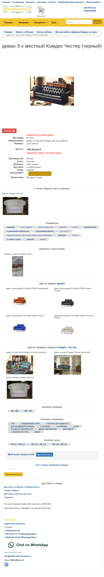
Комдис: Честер (66, 347)
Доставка (42, 2)
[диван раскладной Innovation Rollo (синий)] (28, 328)
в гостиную (45, 426)
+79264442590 (89, 10)
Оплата (52, 2)
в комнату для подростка (57, 423)
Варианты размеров (39, 173)
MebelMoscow (17, 560)
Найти (97, 21)
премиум (11, 227)
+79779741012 (89, 7)
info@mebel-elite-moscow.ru (71, 2)
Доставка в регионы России (17, 493)
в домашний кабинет (44, 231)
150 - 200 (14, 411)
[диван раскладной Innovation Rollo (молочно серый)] (76, 330)
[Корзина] (52, 11)
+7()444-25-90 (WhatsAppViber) (20, 537)
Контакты (30, 2)
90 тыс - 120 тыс (18, 444)
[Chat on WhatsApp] (28, 544)
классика (62, 235)
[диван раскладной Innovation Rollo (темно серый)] (76, 303)
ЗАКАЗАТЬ (8, 130)
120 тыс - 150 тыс (38, 444)
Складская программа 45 (22, 429)
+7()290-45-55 (12, 530)
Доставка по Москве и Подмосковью (22, 486)
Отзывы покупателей (22, 454)
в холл (76, 426)
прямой (30, 239)
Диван (61, 283)
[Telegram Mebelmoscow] (6, 564)
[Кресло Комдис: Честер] (26, 206)
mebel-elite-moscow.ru (14, 523)
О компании (18, 2)
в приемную (61, 426)
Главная (6, 2)
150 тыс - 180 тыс (59, 444)
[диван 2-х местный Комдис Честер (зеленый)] (28, 365)
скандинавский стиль (30, 423)
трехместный (90, 227)
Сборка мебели (11, 490)
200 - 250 (28, 411)
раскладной (68, 429)
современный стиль (20, 432)
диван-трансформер (48, 429)
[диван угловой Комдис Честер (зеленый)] (76, 365)
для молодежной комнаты (22, 426)
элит (13, 423)
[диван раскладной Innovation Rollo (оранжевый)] (28, 301)
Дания (37, 432)
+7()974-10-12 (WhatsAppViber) (20, 534)
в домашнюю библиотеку (18, 231)
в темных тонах (14, 239)
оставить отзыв (45, 454)
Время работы (94, 2)
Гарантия (8, 497)
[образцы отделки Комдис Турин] (27, 266)
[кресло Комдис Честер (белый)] (28, 390)
